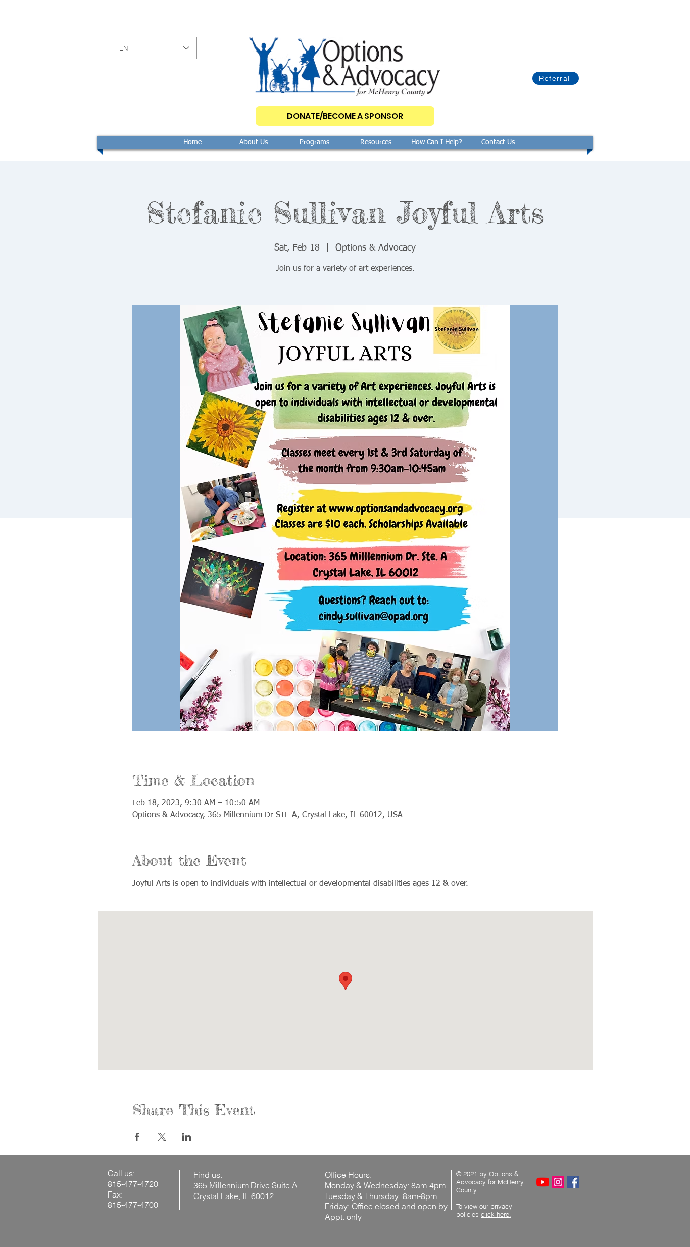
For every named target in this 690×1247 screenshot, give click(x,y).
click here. (496, 1214)
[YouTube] (542, 1182)
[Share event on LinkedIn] (186, 1137)
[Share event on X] (162, 1137)
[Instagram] (558, 1182)
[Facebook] (573, 1182)
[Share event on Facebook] (137, 1137)
